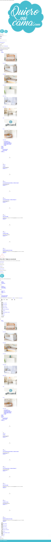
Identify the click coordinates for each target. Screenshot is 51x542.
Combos (3, 386)
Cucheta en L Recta (5, 233)
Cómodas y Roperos (4, 364)
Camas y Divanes (4, 353)
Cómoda (4, 434)
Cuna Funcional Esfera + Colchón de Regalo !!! (9, 199)
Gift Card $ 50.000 (5, 216)
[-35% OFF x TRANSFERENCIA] (27, 158)
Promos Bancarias (1, 271)
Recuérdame (2, 43)
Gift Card (3, 397)
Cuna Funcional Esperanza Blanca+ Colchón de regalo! (11, 451)
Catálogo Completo (4, 408)
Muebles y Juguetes (4, 375)
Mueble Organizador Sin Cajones (7, 250)
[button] (4, 218)
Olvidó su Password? (2, 42)
